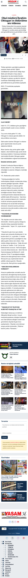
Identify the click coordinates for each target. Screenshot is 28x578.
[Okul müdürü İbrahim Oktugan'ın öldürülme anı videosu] (14, 45)
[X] (12, 522)
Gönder (4, 437)
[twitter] (12, 538)
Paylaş (4, 54)
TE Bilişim (18, 533)
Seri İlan (7, 566)
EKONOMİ (11, 555)
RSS (5, 528)
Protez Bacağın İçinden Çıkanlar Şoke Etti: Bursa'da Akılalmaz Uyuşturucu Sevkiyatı (20, 392)
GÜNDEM (4, 5)
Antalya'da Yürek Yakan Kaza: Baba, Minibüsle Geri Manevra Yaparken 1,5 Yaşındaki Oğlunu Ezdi (20, 376)
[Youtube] (18, 522)
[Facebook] (10, 522)
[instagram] (18, 538)
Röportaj (8, 568)
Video (7, 560)
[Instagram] (15, 522)
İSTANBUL (18, 5)
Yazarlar (7, 562)
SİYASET (10, 553)
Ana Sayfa (8, 541)
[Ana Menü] (1, 2)
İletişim (7, 575)
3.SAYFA (14, 15)
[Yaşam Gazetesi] (13, 2)
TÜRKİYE (10, 5)
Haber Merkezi (9, 58)
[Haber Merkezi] (4, 355)
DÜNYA (25, 5)
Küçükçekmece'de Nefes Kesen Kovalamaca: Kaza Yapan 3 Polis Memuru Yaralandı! (20, 408)
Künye (7, 574)
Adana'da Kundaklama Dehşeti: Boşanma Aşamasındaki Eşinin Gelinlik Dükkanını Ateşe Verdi (7, 408)
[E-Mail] (11, 357)
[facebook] (7, 538)
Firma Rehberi (9, 564)
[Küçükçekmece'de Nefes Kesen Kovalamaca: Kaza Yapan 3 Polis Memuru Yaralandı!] (21, 400)
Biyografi (8, 570)
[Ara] (25, 2)
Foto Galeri (8, 558)
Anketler (8, 572)
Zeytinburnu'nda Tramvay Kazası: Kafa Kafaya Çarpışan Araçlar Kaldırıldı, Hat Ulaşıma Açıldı (7, 392)
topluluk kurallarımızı (15, 442)
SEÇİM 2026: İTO (13, 556)
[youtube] (23, 538)
